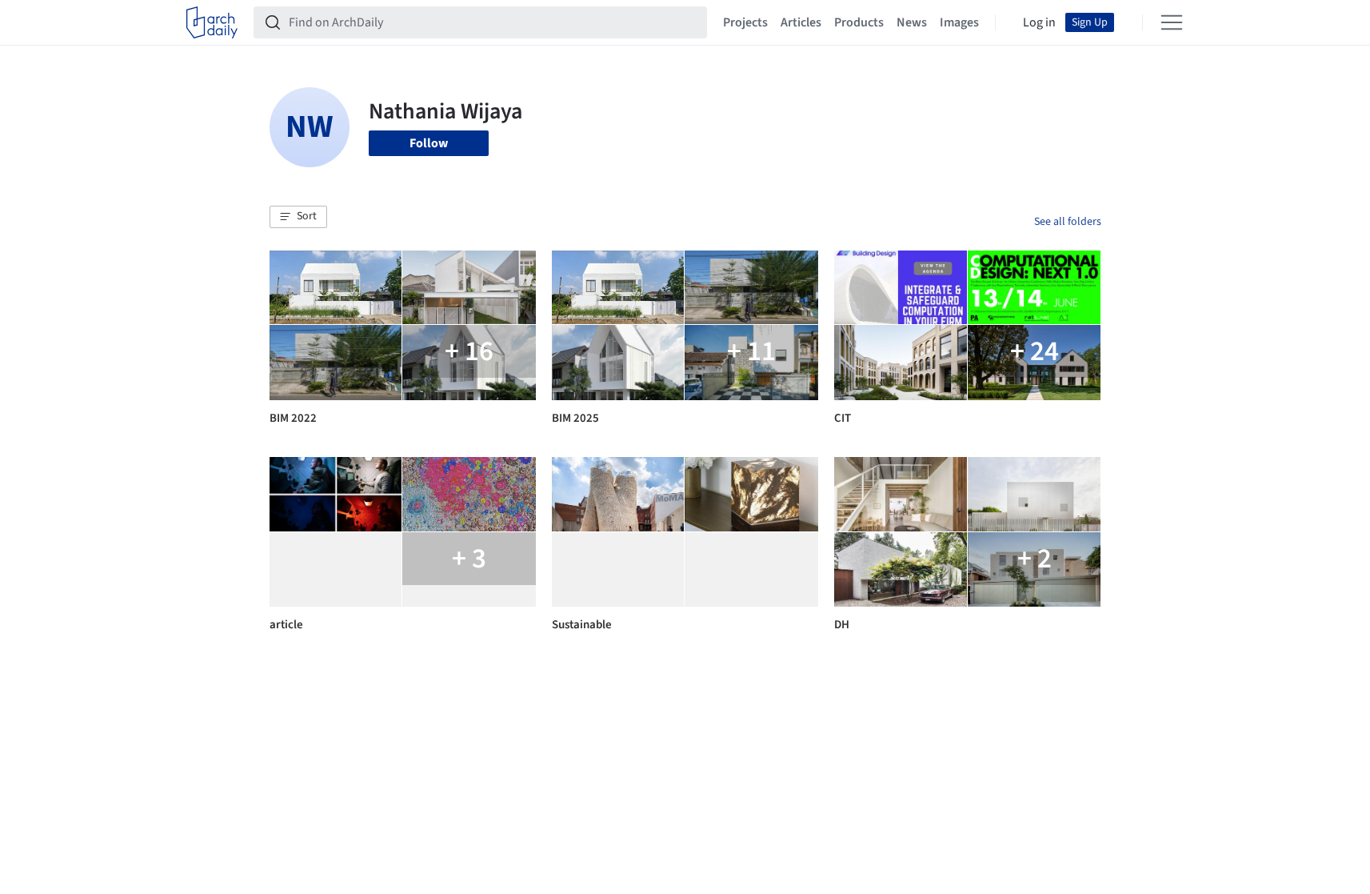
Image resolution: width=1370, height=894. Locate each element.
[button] (298, 217)
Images (959, 22)
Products (859, 22)
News (912, 22)
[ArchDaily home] (212, 22)
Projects (745, 22)
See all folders (1067, 221)
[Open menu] (1171, 22)
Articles (801, 22)
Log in (1039, 22)
